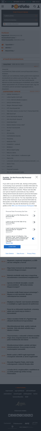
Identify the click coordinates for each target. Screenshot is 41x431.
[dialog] (20, 215)
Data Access (20, 253)
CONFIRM (12, 246)
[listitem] (20, 211)
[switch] (33, 216)
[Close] (37, 178)
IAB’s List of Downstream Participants (23, 205)
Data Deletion (10, 253)
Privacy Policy (31, 253)
